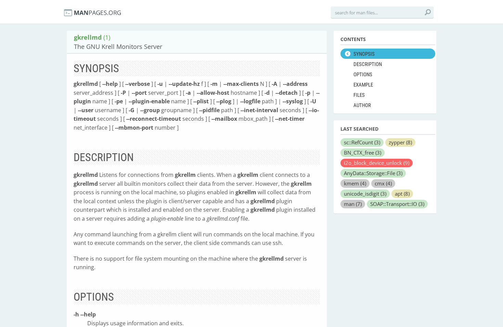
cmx (383, 183)
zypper (400, 142)
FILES (359, 95)
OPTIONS (362, 74)
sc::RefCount (362, 142)
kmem (355, 183)
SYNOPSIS (364, 54)
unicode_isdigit (365, 193)
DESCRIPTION (367, 64)
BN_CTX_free (362, 152)
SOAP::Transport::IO (397, 203)
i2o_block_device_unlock (376, 162)
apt (402, 193)
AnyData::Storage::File (373, 173)
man (353, 203)
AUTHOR (362, 105)
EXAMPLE (363, 85)
